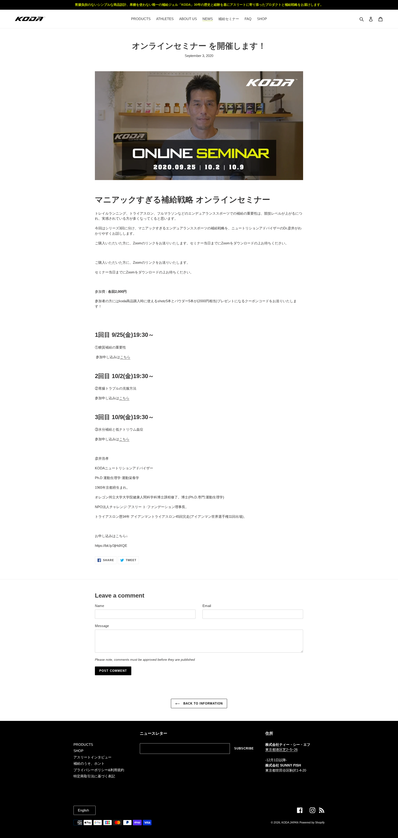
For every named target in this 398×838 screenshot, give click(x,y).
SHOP (78, 751)
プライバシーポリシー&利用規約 (98, 770)
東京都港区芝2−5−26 (281, 750)
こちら (125, 357)
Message (102, 626)
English (83, 810)
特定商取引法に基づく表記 (94, 776)
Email (206, 606)
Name (99, 606)
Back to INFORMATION (202, 703)
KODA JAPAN (289, 822)
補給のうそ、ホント (89, 763)
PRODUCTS (83, 744)
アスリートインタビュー (92, 757)
